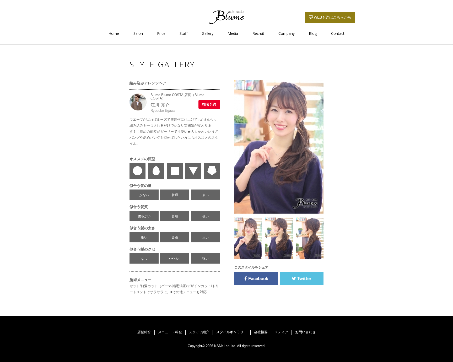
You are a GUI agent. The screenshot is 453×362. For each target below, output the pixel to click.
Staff (183, 33)
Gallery (207, 33)
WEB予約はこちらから (332, 17)
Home (114, 33)
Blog (313, 33)
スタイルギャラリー (231, 332)
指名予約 (209, 104)
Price (161, 33)
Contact (337, 33)
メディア (281, 332)
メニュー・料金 (170, 332)
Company (286, 33)
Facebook (257, 278)
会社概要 (261, 332)
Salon (138, 33)
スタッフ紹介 (199, 332)
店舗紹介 (144, 332)
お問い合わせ (305, 332)
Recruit (258, 33)
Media (233, 33)
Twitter (303, 278)
